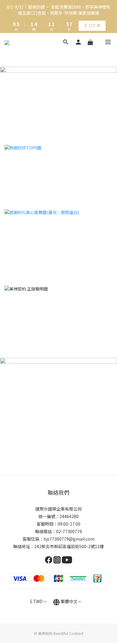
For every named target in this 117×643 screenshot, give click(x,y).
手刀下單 (92, 25)
